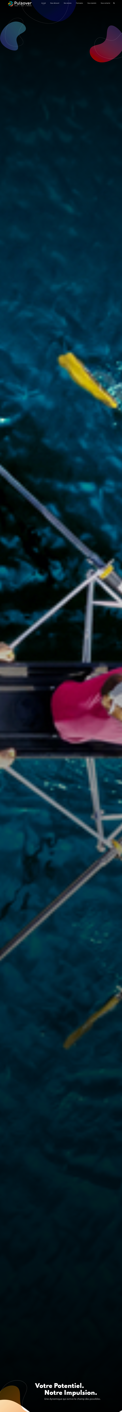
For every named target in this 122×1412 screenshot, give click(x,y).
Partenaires (79, 3)
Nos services (67, 3)
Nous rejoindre (91, 3)
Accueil (43, 3)
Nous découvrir (54, 3)
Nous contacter (105, 3)
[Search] (114, 3)
